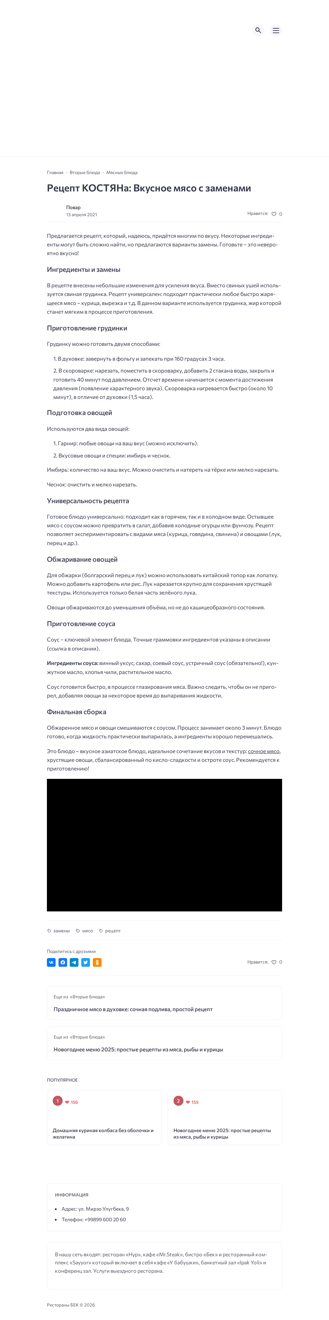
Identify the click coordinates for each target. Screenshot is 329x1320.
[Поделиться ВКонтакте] (51, 962)
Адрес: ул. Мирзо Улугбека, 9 (95, 1208)
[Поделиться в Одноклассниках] (97, 962)
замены (61, 930)
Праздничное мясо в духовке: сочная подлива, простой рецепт (133, 1009)
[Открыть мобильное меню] (276, 30)
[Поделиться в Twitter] (85, 962)
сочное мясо (264, 751)
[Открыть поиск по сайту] (258, 30)
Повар (73, 207)
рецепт (113, 930)
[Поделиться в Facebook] (62, 962)
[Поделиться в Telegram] (74, 962)
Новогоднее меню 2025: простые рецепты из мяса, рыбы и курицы (138, 1049)
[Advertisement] (164, 108)
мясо (87, 930)
